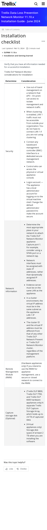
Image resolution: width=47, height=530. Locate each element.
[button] (23, 29)
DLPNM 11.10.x (10, 52)
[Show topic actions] (43, 41)
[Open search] (35, 4)
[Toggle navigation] (43, 4)
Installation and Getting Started (18, 55)
